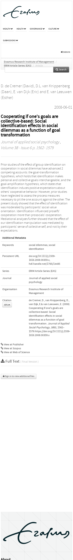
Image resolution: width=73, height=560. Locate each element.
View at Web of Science (16, 352)
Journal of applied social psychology (30, 142)
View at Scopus (12, 348)
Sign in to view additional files (19, 376)
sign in (66, 52)
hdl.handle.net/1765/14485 (44, 263)
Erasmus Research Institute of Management (29, 61)
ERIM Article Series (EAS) (17, 65)
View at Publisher (13, 344)
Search (62, 69)
